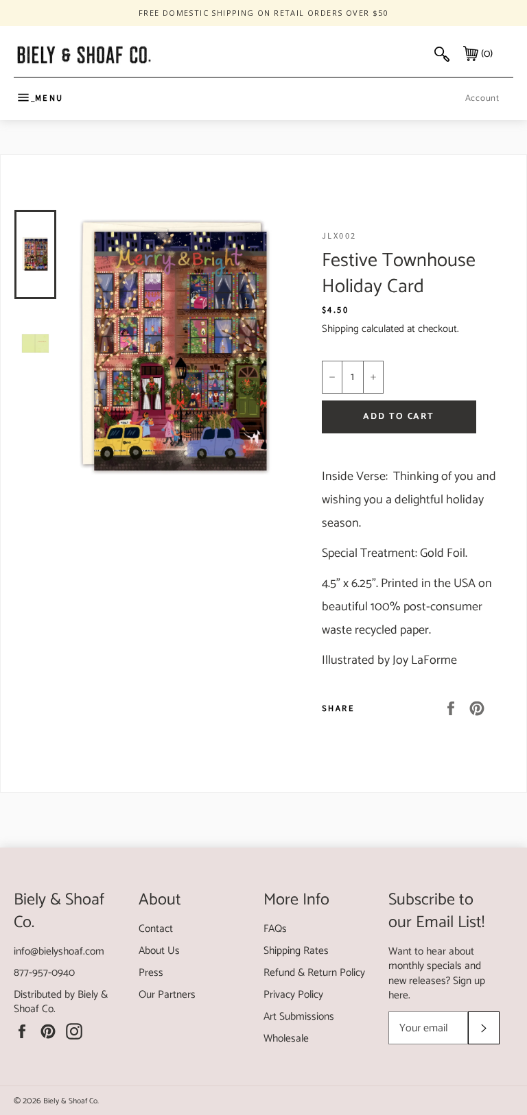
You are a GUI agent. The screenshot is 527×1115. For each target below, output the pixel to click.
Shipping (340, 328)
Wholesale (286, 1038)
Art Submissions (299, 1016)
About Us (159, 950)
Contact (156, 928)
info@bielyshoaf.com (59, 951)
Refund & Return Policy (314, 972)
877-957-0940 (44, 972)
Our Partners (167, 994)
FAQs (275, 928)
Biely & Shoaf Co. (71, 1100)
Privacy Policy (293, 994)
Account (482, 98)
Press (151, 972)
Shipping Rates (296, 950)
